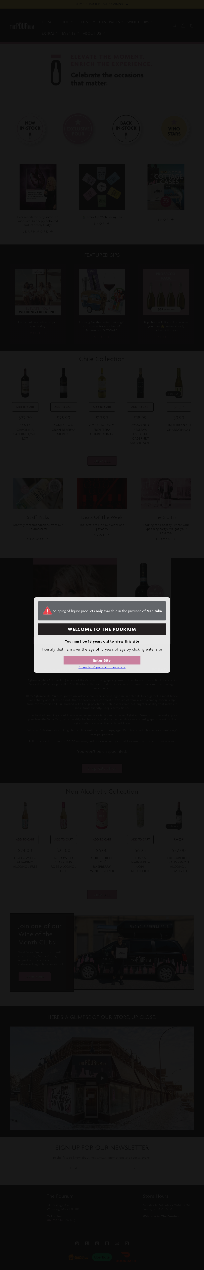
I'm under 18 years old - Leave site (102, 667)
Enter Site (102, 660)
